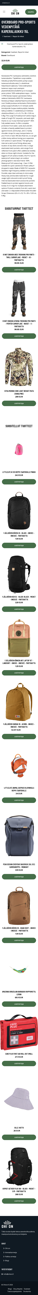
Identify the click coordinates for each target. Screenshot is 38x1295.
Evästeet (27, 1289)
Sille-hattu (19, 1127)
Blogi (7, 1260)
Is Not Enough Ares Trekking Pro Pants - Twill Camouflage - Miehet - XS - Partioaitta (19, 257)
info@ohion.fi (6, 3)
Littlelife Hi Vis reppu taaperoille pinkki (19, 472)
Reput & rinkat (18, 36)
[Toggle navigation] (4, 12)
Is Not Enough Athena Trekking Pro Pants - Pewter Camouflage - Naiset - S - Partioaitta (19, 324)
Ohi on (7, 1248)
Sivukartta (27, 1291)
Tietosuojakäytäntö (14, 1291)
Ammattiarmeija (11, 1252)
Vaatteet (7, 36)
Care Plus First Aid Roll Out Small (19, 1054)
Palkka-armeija (10, 1256)
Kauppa (31, 12)
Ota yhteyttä (17, 1289)
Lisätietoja (19, 67)
